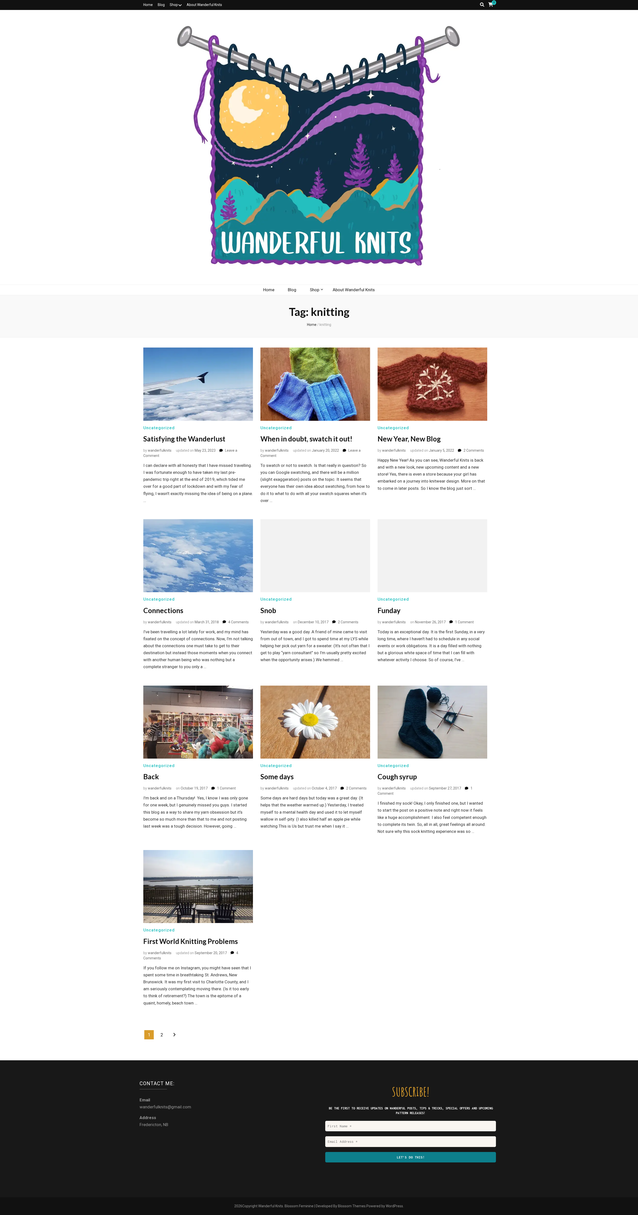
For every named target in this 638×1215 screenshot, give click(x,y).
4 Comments (238, 622)
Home (148, 5)
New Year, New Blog (409, 438)
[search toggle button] (482, 4)
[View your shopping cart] (490, 4)
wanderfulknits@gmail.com (165, 1106)
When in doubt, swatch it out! (306, 438)
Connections (163, 610)
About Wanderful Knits (204, 5)
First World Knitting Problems (190, 941)
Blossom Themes (352, 1206)
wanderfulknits (159, 450)
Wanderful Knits (270, 1206)
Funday (389, 610)
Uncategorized (159, 427)
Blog (161, 5)
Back (151, 776)
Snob (268, 610)
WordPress (394, 1206)
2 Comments (474, 450)
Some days (277, 776)
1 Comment (464, 622)
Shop (174, 5)
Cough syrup (397, 776)
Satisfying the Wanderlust (184, 438)
